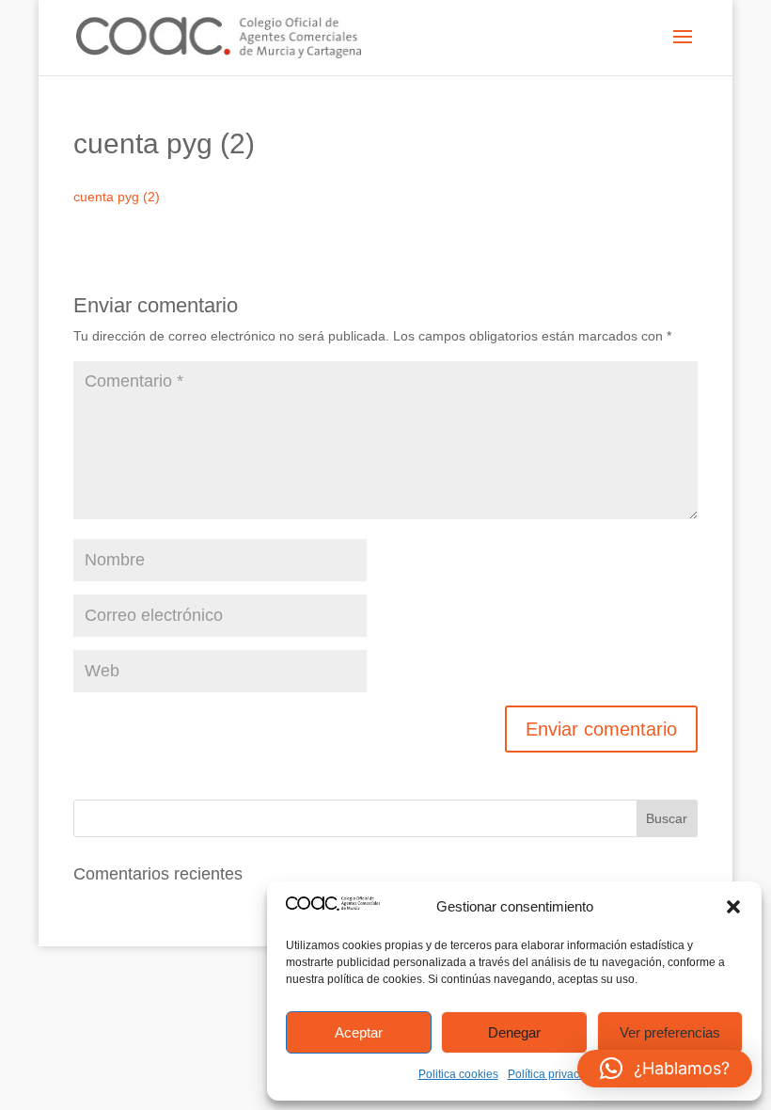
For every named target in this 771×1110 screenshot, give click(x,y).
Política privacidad (555, 1074)
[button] (733, 906)
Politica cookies (458, 1074)
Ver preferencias (670, 1032)
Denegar (514, 1032)
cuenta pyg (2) (116, 196)
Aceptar (359, 1032)
